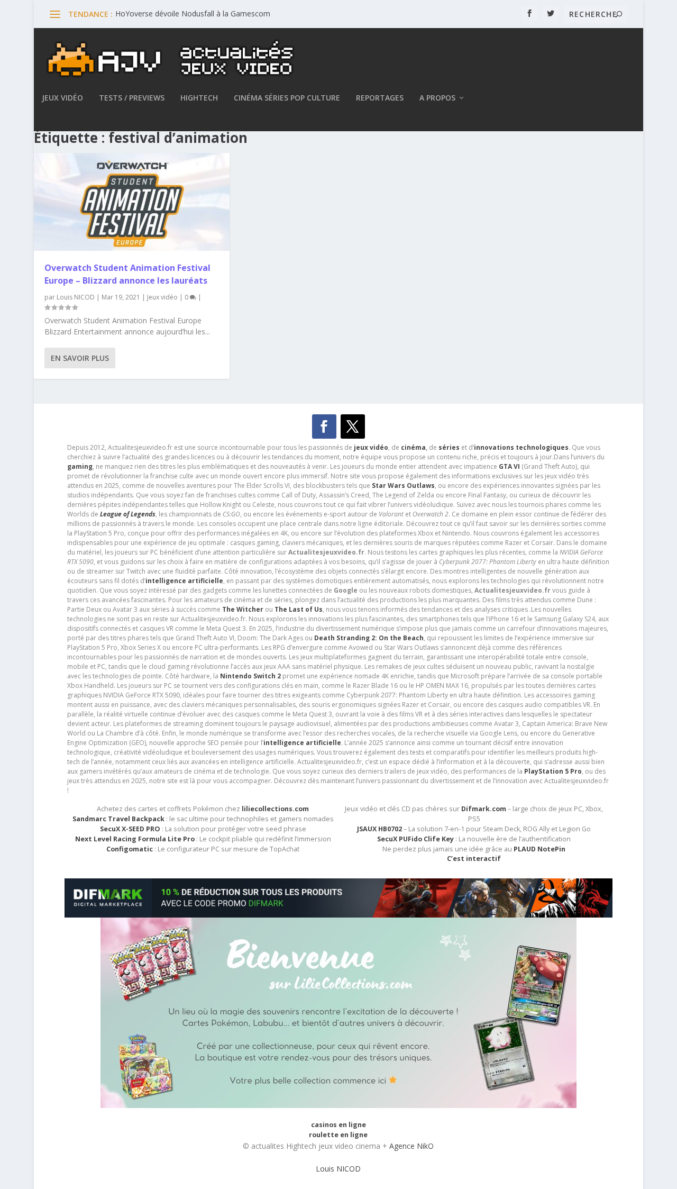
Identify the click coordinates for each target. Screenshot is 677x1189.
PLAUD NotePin (539, 849)
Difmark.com (483, 808)
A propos (437, 98)
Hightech (199, 98)
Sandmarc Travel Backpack (118, 818)
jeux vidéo (371, 447)
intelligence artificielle (302, 742)
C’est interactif (474, 858)
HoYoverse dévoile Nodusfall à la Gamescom (192, 13)
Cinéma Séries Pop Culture (287, 98)
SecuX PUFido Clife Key (415, 838)
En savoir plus (80, 358)
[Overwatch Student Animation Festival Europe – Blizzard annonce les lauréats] (132, 202)
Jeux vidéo (62, 98)
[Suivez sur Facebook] (324, 426)
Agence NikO (411, 1146)
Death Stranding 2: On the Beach (369, 637)
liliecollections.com (275, 808)
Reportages (380, 98)
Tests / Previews (131, 98)
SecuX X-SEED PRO (130, 828)
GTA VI (509, 466)
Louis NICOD (76, 297)
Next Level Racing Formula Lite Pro (135, 838)
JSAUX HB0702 (379, 828)
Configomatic (129, 849)
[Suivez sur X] (353, 426)
